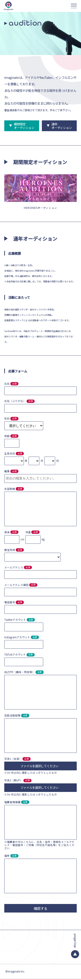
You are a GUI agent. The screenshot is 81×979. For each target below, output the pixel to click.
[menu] (74, 6)
